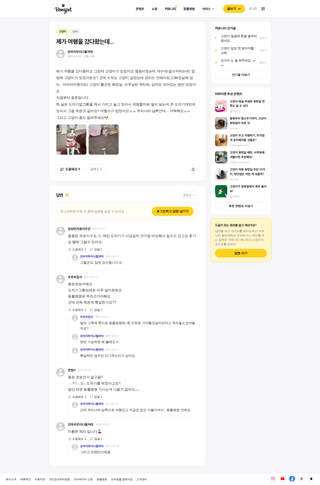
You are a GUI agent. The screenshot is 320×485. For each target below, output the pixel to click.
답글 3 (98, 309)
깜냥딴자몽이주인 (79, 229)
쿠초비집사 (75, 277)
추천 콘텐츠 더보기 (241, 206)
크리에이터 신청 (83, 479)
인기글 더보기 (241, 74)
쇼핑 (154, 9)
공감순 (187, 194)
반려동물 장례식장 (122, 479)
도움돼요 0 (72, 169)
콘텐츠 (140, 9)
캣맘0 (72, 370)
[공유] (193, 169)
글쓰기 (231, 8)
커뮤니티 (170, 9)
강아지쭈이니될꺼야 (92, 256)
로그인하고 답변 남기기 (173, 211)
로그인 (253, 8)
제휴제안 (25, 479)
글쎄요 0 (96, 169)
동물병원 (189, 9)
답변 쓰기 (241, 253)
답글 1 (98, 249)
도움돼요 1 (79, 249)
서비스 (206, 9)
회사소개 (11, 479)
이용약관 (40, 479)
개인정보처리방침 (59, 479)
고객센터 (141, 479)
